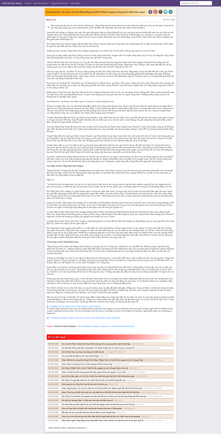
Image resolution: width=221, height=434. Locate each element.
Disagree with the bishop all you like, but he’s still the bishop (75, 306)
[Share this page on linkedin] (170, 11)
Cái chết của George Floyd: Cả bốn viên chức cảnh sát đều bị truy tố (87, 400)
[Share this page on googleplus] (160, 11)
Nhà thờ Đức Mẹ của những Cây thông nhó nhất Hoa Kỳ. (83, 352)
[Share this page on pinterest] (155, 11)
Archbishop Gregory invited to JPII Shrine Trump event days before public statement (85, 318)
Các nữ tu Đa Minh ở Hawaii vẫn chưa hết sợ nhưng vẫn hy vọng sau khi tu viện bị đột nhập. (96, 344)
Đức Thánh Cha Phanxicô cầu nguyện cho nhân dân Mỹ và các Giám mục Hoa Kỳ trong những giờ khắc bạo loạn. (104, 396)
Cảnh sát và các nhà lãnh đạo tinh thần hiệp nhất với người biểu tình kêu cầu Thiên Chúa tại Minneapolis (101, 416)
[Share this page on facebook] (150, 11)
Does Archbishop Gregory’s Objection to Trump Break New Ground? (105, 326)
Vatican (27, 3)
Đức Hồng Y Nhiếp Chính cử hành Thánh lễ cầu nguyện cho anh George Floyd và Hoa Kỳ (95, 368)
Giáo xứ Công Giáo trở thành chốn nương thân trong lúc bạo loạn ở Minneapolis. (92, 408)
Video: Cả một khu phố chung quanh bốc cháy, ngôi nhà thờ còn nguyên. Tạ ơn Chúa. (94, 372)
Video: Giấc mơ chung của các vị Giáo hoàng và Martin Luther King (87, 364)
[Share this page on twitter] (165, 11)
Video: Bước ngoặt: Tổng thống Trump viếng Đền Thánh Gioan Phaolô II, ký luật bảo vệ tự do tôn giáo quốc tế (102, 420)
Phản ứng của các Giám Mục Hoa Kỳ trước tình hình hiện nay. (85, 384)
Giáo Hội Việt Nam (40, 3)
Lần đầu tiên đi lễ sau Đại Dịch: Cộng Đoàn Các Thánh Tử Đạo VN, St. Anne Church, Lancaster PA (98, 348)
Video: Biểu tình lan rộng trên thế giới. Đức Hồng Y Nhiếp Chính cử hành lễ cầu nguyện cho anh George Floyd (102, 360)
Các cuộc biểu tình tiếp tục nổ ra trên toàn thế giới (80, 356)
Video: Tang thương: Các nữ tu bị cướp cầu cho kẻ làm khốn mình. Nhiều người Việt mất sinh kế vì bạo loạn (102, 388)
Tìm (216, 3)
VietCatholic (75, 3)
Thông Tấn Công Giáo (59, 3)
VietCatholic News (12, 3)
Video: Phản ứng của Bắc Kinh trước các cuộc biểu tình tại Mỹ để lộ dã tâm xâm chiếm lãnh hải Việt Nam (101, 392)
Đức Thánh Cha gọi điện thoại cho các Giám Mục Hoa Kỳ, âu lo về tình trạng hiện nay (93, 380)
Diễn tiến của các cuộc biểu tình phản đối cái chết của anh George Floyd (89, 412)
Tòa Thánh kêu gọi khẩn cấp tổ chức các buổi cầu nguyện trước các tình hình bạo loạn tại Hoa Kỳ (98, 404)
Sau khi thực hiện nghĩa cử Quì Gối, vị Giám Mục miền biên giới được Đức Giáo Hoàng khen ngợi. (98, 376)
